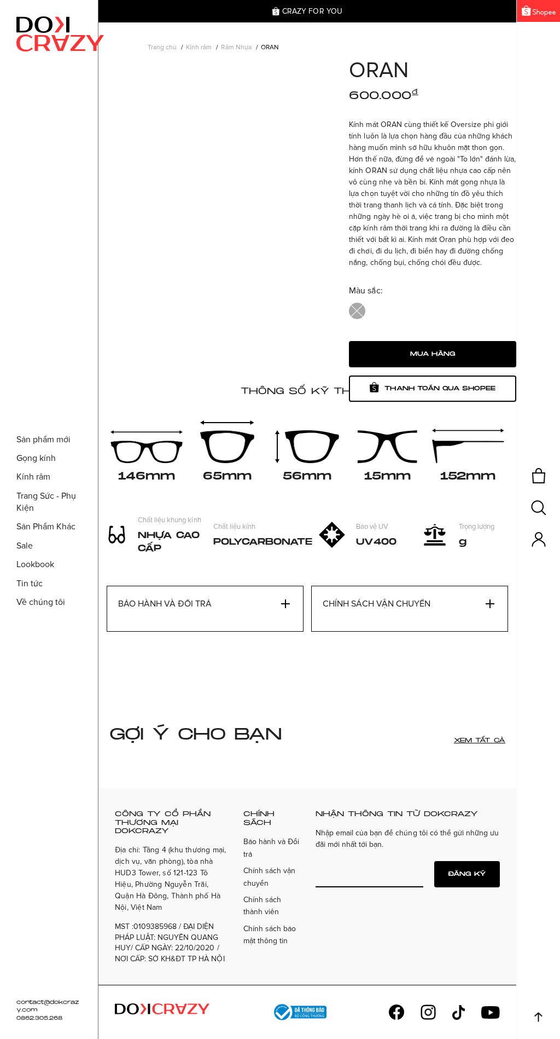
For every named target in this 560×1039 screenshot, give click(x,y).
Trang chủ (162, 47)
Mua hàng (433, 353)
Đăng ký (467, 874)
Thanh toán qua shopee (439, 388)
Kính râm (199, 47)
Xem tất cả (479, 740)
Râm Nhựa (236, 47)
